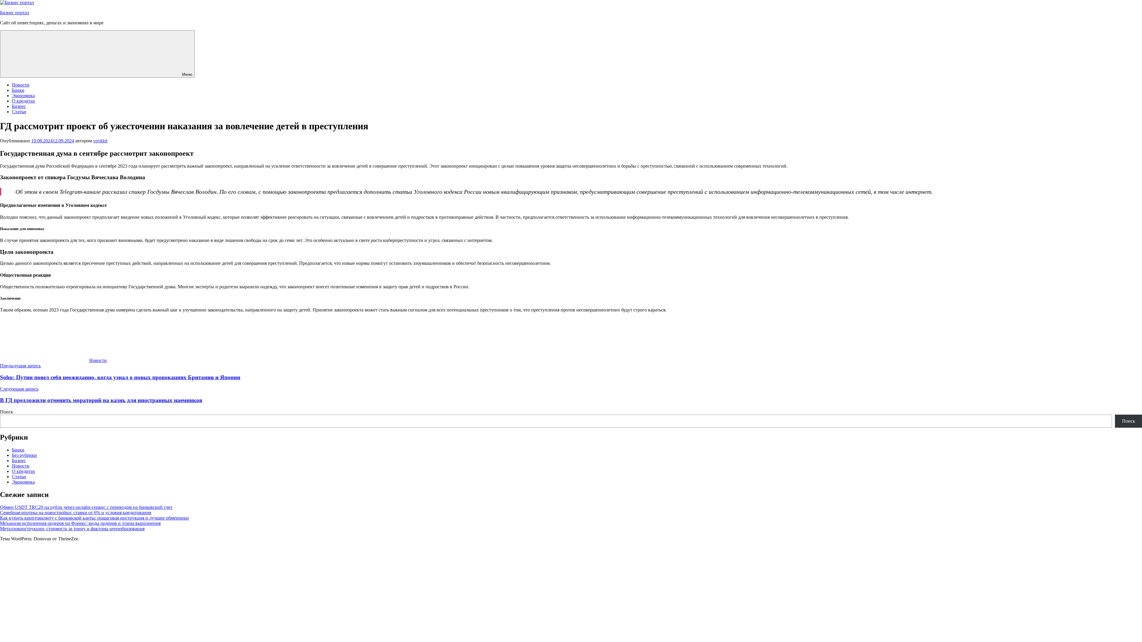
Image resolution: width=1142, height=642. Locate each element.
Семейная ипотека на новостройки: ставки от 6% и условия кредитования (75, 512)
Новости (20, 84)
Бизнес (19, 106)
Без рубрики (24, 455)
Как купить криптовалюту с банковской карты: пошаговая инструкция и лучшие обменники (94, 517)
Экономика (23, 95)
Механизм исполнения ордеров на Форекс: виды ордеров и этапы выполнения (80, 523)
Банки (18, 90)
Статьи (19, 111)
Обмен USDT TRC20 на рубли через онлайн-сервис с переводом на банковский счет (86, 507)
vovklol (100, 140)
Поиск (6, 411)
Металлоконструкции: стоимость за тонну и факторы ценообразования (72, 528)
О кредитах (23, 100)
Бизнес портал (14, 12)
